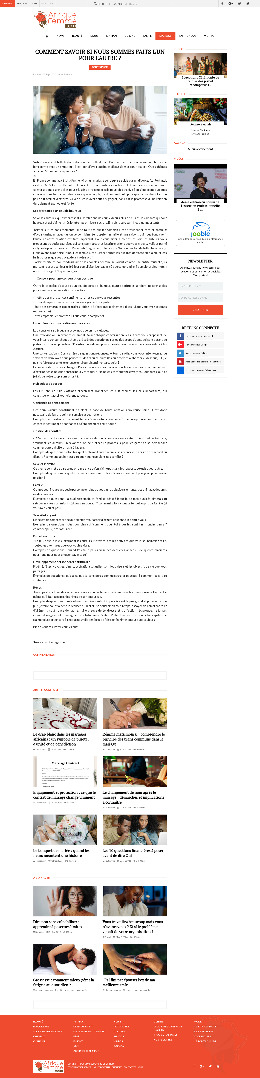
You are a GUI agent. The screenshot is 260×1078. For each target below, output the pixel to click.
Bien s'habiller (203, 1031)
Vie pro (209, 35)
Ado (76, 1046)
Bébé (76, 1036)
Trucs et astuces (166, 1034)
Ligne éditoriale (102, 1067)
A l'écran (120, 1031)
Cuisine (130, 35)
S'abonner (200, 309)
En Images (22, 3)
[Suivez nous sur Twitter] (239, 3)
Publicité (117, 1067)
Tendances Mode (205, 1026)
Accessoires (202, 1036)
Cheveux (39, 1036)
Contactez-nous (133, 1067)
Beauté (77, 35)
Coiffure (39, 1041)
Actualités (121, 1026)
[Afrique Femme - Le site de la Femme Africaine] (55, 19)
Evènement (7, 3)
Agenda (119, 1046)
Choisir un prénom (86, 1051)
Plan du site (47, 3)
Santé (147, 35)
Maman (111, 35)
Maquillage (41, 1026)
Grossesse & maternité (89, 1031)
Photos (119, 1036)
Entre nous (187, 35)
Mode (94, 35)
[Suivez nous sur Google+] (230, 3)
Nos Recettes (163, 1039)
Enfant (78, 1041)
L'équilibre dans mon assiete (168, 1028)
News (60, 35)
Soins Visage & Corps (47, 1031)
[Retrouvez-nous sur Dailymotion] (256, 3)
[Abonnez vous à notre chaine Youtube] (248, 3)
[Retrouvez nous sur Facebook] (222, 3)
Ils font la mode (205, 1041)
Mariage (165, 35)
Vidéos (34, 3)
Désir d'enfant (83, 1026)
